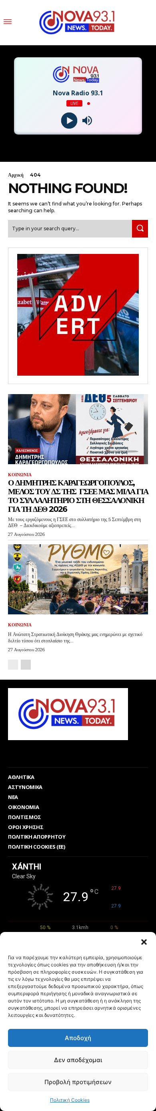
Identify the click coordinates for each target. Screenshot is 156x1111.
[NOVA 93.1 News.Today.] (77, 22)
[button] (144, 942)
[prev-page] (13, 665)
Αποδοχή (78, 1038)
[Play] (69, 121)
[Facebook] (67, 752)
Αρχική (16, 175)
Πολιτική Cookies (70, 1100)
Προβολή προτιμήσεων (78, 1082)
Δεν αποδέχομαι (78, 1060)
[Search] (140, 228)
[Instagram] (85, 752)
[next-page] (26, 665)
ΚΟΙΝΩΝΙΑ (20, 474)
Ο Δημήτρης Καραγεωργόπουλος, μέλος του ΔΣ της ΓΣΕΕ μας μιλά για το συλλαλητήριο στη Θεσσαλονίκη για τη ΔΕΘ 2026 (78, 496)
